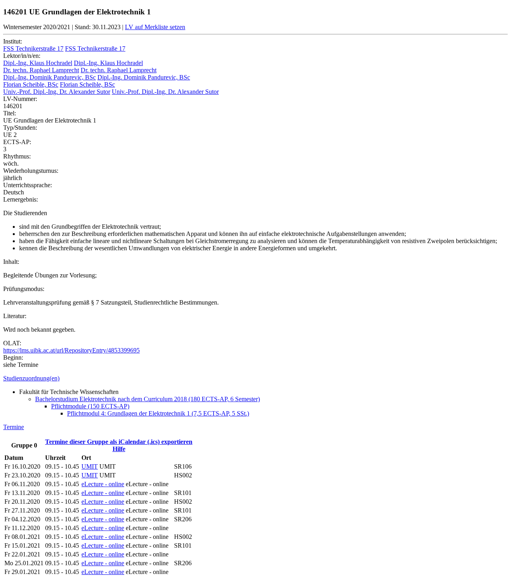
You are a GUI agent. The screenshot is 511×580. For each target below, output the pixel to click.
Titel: (9, 113)
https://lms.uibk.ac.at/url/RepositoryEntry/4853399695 (71, 350)
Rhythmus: (17, 156)
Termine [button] (13, 427)
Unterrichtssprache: (27, 185)
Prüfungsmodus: (23, 288)
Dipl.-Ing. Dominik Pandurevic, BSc (49, 77)
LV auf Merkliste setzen (155, 27)
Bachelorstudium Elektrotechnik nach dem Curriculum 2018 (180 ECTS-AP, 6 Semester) (147, 399)
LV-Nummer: (20, 98)
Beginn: (13, 357)
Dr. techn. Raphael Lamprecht (41, 70)
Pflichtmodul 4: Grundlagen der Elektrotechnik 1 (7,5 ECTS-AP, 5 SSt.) (158, 413)
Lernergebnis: (20, 199)
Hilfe (119, 448)
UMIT (89, 466)
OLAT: (12, 343)
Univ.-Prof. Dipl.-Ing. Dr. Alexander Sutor (56, 91)
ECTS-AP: (17, 142)
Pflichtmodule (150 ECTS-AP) (90, 406)
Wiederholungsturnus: (30, 170)
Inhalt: (11, 261)
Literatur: (14, 316)
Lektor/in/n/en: (21, 55)
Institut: (12, 41)
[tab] (255, 378)
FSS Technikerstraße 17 (33, 48)
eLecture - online (102, 484)
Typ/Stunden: (20, 127)
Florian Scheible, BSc (30, 84)
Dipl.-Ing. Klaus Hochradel (37, 62)
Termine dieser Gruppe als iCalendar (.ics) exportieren (118, 441)
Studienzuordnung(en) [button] (31, 378)
